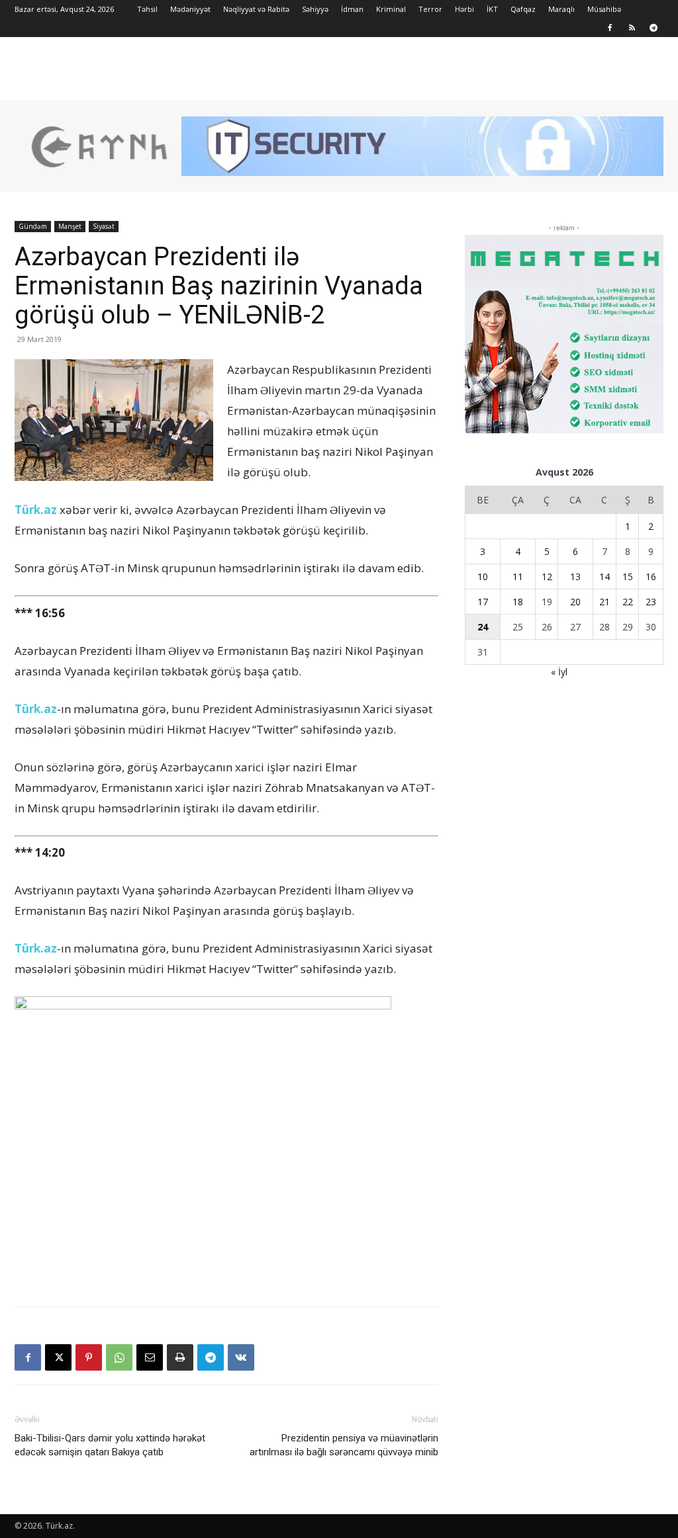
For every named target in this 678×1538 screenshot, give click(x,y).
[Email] (149, 1357)
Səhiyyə (315, 9)
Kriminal (391, 9)
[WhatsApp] (119, 1357)
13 (575, 576)
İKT (492, 9)
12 (547, 576)
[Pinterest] (88, 1357)
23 (651, 601)
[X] (58, 1357)
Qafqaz (523, 9)
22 (627, 601)
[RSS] (632, 28)
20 (575, 601)
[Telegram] (653, 28)
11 (517, 576)
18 (517, 601)
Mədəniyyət (190, 9)
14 (604, 576)
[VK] (241, 1357)
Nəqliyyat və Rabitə (256, 9)
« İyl (559, 671)
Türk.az (36, 509)
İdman (352, 9)
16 (651, 576)
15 (627, 576)
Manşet (69, 226)
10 (482, 576)
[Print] (180, 1357)
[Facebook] (610, 28)
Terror (430, 9)
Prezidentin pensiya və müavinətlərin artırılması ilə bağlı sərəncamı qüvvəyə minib (344, 1445)
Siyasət (104, 226)
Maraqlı (561, 9)
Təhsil (147, 9)
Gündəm (33, 226)
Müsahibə (604, 9)
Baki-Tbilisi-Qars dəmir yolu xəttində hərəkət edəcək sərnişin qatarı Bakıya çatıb (110, 1445)
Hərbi (464, 9)
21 (604, 601)
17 (482, 601)
